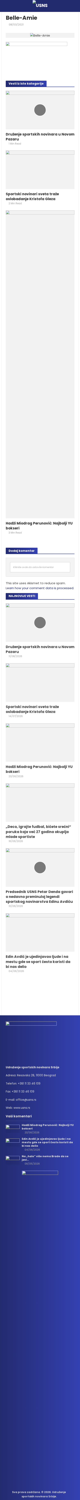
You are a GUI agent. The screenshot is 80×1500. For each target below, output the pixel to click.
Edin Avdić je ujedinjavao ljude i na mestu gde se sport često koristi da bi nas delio (38, 961)
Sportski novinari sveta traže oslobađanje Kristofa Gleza (32, 196)
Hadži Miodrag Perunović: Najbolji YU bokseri (39, 526)
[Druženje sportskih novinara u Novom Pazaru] (40, 110)
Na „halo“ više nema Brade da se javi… (45, 1158)
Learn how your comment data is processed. (40, 588)
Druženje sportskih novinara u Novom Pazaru (40, 137)
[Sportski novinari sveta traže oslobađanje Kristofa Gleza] (40, 169)
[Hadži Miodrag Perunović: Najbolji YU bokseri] (40, 364)
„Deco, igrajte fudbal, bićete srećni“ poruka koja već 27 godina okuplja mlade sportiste (38, 831)
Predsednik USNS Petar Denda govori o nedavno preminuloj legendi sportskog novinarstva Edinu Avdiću (39, 896)
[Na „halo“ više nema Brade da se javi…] (13, 1160)
